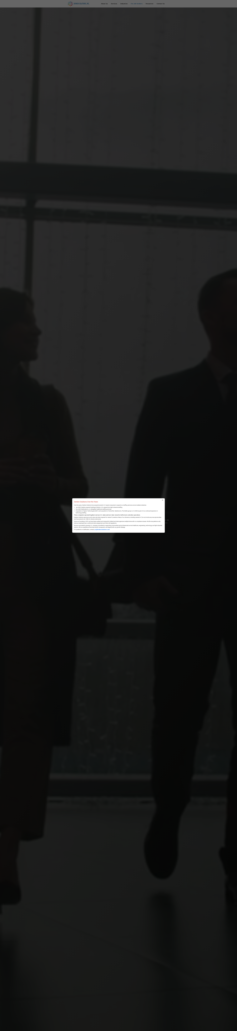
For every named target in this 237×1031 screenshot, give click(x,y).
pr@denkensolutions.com (102, 529)
